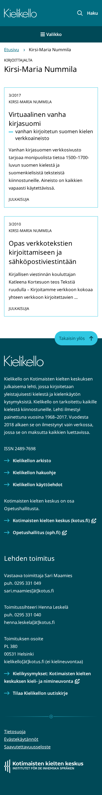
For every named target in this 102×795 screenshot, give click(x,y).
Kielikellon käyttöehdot (38, 485)
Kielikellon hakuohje (34, 473)
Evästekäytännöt (21, 739)
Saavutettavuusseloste (27, 747)
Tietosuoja (15, 732)
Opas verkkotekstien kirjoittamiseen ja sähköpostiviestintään (42, 252)
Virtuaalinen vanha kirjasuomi (37, 119)
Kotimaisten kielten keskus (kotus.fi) (54, 520)
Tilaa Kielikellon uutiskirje (40, 693)
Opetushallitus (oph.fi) (40, 532)
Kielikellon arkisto (32, 461)
